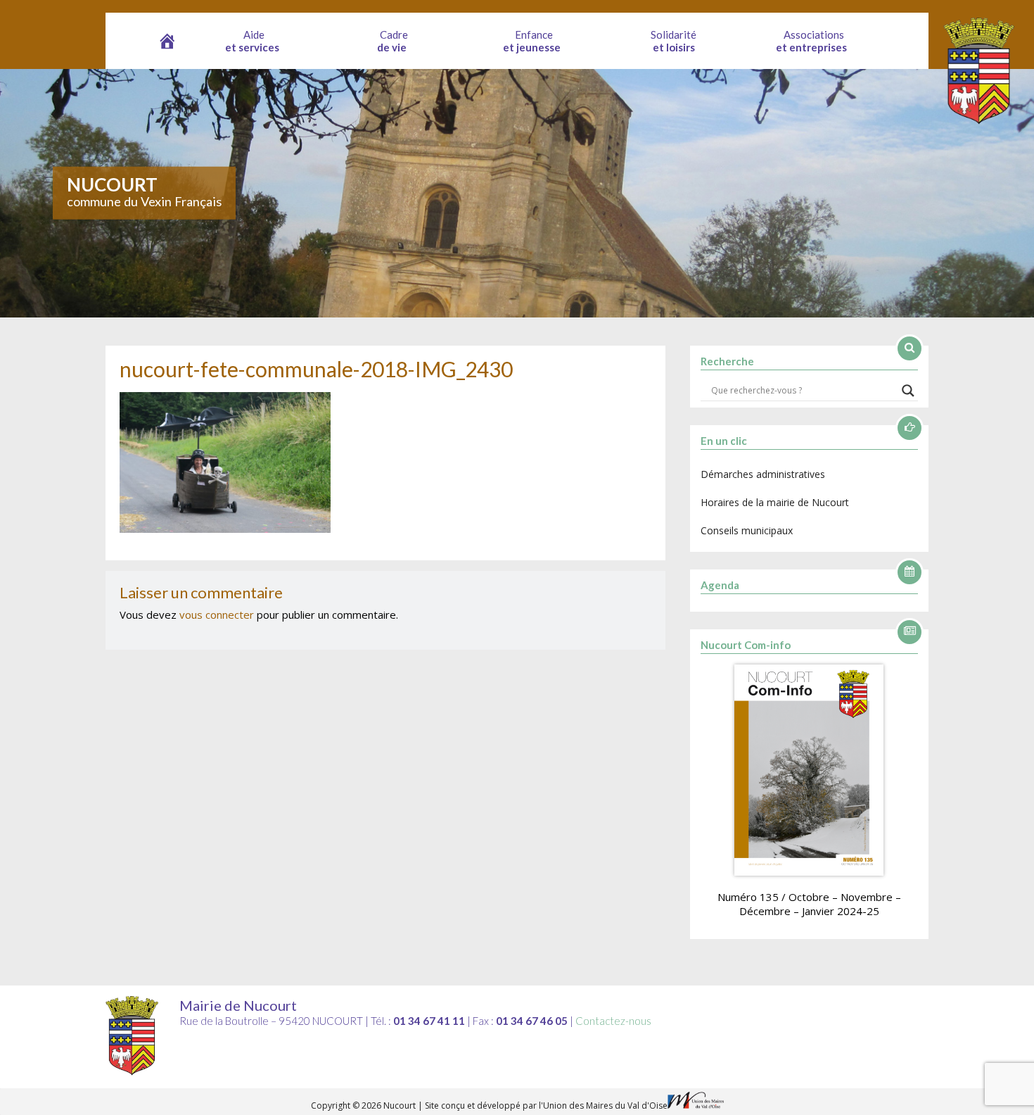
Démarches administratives (763, 474)
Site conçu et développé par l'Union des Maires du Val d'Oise (546, 1105)
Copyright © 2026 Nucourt (364, 1105)
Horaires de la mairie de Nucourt (775, 502)
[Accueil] (167, 41)
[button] (254, 41)
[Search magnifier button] (908, 391)
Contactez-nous (613, 1020)
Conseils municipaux (747, 530)
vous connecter (216, 614)
